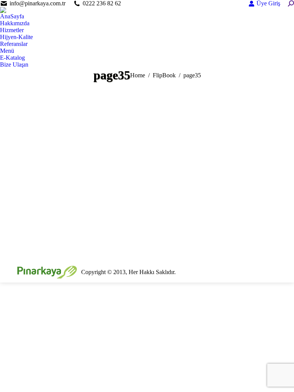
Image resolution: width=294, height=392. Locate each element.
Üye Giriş (268, 3)
